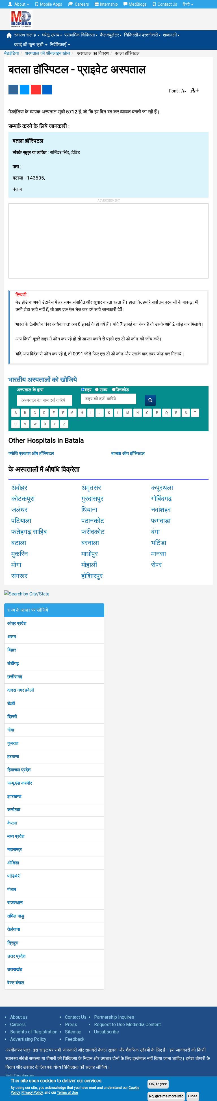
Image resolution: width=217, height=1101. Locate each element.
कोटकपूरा (22, 499)
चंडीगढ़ (13, 663)
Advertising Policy (28, 1039)
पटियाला (21, 521)
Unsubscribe (106, 1032)
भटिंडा (158, 543)
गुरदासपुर (92, 499)
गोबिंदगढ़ (161, 499)
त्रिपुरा (12, 942)
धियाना (89, 510)
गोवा (10, 730)
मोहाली (89, 565)
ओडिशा (13, 862)
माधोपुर (89, 554)
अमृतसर (91, 488)
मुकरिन (19, 554)
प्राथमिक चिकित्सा (79, 35)
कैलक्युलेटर (109, 35)
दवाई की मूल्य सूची (29, 44)
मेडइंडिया (11, 53)
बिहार (11, 650)
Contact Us (167, 4)
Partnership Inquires (114, 1017)
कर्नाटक (13, 809)
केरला (12, 823)
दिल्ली (12, 716)
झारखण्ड (14, 796)
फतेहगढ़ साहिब (29, 532)
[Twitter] (24, 89)
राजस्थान (15, 902)
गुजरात (12, 743)
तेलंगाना (13, 929)
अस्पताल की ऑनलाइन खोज (47, 53)
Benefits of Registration (33, 1032)
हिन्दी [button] (186, 4)
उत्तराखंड (14, 969)
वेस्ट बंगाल (15, 982)
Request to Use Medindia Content (127, 1024)
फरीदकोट (93, 532)
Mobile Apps (51, 4)
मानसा (158, 554)
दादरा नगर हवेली (20, 690)
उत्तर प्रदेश (16, 956)
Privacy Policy (32, 1092)
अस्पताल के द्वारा (30, 389)
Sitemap (73, 1032)
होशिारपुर (92, 576)
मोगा (16, 565)
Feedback (74, 1039)
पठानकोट (92, 521)
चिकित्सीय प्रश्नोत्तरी (141, 35)
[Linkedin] (47, 89)
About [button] (20, 4)
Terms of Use (67, 1092)
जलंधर (19, 510)
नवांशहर (161, 510)
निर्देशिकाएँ (58, 44)
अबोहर (19, 488)
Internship (109, 4)
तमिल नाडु (15, 916)
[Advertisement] (51, 239)
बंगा (155, 532)
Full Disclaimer (20, 1075)
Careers (82, 4)
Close (193, 1096)
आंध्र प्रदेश (16, 623)
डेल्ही (11, 703)
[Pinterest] (36, 89)
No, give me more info (166, 1096)
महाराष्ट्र (14, 849)
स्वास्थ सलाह (25, 35)
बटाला (18, 543)
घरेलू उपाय (50, 35)
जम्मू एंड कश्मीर (19, 783)
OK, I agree (158, 1084)
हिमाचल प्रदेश (19, 769)
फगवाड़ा (160, 521)
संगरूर (19, 576)
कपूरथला (162, 488)
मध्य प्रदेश (15, 836)
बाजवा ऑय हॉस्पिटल (128, 453)
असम (11, 636)
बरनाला (90, 543)
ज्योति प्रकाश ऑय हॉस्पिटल (31, 453)
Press (71, 1024)
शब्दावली (170, 35)
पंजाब (11, 889)
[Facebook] (13, 89)
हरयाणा (13, 756)
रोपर (156, 565)
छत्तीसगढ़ (14, 676)
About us (19, 1017)
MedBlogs (138, 4)
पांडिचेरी (14, 876)
